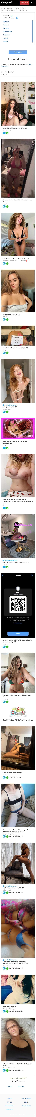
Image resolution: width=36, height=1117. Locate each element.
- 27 (18, 314)
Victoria (5, 38)
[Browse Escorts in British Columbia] (7, 2)
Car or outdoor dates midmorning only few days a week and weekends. (17, 831)
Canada (9, 8)
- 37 (15, 1006)
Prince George (7, 31)
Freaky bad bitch (8, 407)
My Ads (9, 1102)
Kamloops (6, 21)
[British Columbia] (16, 18)
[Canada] (11, 15)
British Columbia (19, 8)
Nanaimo (6, 28)
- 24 (4, 503)
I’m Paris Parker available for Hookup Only (17, 695)
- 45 (26, 963)
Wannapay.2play (8, 1006)
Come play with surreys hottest (13, 128)
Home (3, 8)
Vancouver (6, 35)
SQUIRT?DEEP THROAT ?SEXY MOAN (14, 258)
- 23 (15, 407)
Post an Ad (24, 3)
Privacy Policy (26, 1106)
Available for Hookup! (10, 314)
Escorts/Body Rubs (23, 10)
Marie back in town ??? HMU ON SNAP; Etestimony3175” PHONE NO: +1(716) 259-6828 (18, 500)
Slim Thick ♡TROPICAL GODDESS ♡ (14, 562)
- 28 (27, 258)
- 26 (25, 128)
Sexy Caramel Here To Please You (14, 348)
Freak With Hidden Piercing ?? (13, 772)
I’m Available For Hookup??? (12, 888)
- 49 (23, 832)
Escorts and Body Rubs (8, 10)
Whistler (5, 41)
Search (26, 1102)
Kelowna (5, 25)
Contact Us (9, 1109)
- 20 (26, 348)
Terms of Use (9, 1106)
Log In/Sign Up (26, 1098)
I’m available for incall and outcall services (17, 200)
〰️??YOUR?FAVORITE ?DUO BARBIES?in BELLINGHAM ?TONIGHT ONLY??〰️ (15, 963)
